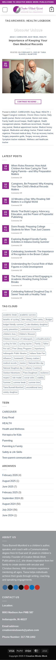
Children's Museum (27, 334)
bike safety (38, 319)
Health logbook (33, 121)
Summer (6, 382)
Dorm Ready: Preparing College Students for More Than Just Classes (30, 228)
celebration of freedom (30, 329)
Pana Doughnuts (30, 373)
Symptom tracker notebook (14, 139)
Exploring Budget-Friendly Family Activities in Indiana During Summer (30, 240)
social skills (29, 378)
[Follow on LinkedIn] (31, 587)
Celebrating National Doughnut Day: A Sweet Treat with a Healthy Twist (31, 293)
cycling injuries (25, 344)
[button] (5, 9)
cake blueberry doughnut (36, 324)
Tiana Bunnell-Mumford (32, 53)
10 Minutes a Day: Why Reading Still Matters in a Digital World (30, 200)
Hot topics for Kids (12, 434)
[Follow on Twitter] (15, 587)
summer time (34, 382)
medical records (10, 363)
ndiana (28, 368)
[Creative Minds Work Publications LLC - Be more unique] (28, 9)
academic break (10, 315)
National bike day (36, 363)
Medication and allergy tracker (23, 130)
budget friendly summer (13, 324)
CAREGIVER (22, 37)
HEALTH (42, 37)
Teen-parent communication (17, 457)
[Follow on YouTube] (37, 587)
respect (6, 378)
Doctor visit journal (23, 118)
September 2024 (11, 498)
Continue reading (28, 102)
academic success (28, 315)
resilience (44, 373)
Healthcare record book (31, 124)
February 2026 (10, 475)
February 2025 (10, 492)
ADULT (13, 37)
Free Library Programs (22, 349)
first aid (6, 349)
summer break (19, 382)
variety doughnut (10, 392)
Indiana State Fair (37, 353)
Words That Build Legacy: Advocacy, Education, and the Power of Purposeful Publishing (32, 214)
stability (40, 378)
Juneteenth (18, 358)
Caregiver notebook (17, 115)
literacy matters (33, 358)
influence (7, 358)
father (45, 344)
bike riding (26, 319)
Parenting (7, 440)
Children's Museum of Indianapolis (18, 339)
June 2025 (7, 486)
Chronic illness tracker (36, 115)
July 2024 (7, 509)
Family (38, 344)
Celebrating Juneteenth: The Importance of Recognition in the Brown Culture (32, 253)
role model (16, 378)
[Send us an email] (21, 587)
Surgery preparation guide (13, 136)
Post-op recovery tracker (42, 133)
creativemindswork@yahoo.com (20, 630)
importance (39, 349)
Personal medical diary (21, 133)
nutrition (37, 368)
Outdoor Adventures (11, 373)
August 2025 (9, 481)
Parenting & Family (12, 446)
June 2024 (7, 515)
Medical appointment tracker (25, 127)
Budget (49, 319)
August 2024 (9, 504)
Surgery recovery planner (36, 136)
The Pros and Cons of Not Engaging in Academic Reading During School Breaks (31, 279)
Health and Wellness (13, 429)
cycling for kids (9, 344)
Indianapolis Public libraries (15, 353)
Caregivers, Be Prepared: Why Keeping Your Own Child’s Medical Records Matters (32, 186)
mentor (23, 363)
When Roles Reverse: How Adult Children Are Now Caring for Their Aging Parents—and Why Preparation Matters (31, 170)
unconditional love (34, 387)
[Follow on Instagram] (5, 587)
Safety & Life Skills (12, 452)
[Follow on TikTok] (10, 587)
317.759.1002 (28, 637)
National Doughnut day (13, 368)
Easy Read (33, 37)
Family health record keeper (14, 121)
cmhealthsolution (43, 339)
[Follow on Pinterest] (26, 587)
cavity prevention (10, 329)
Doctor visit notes (39, 118)
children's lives (9, 334)
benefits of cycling (11, 319)
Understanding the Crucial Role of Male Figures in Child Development (32, 265)
